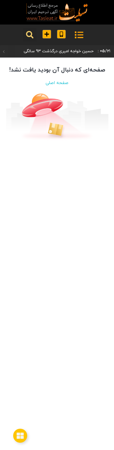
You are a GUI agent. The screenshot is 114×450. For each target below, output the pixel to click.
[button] (79, 35)
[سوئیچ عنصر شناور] (20, 436)
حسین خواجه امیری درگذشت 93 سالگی (67, 51)
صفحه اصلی (57, 83)
